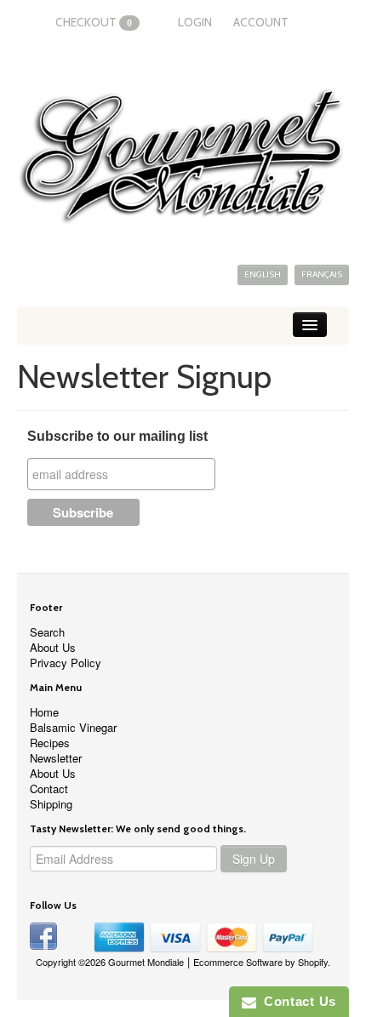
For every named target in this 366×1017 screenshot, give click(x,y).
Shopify (313, 961)
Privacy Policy (65, 662)
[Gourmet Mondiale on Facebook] (43, 935)
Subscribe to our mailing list (117, 436)
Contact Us (296, 1001)
